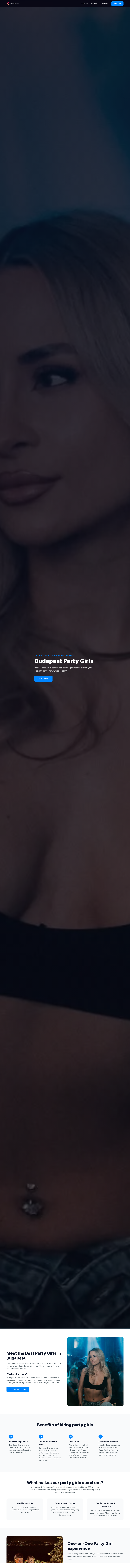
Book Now (117, 3)
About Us (84, 4)
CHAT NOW (43, 679)
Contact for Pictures (18, 1389)
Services (94, 4)
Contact (105, 4)
